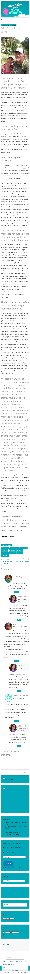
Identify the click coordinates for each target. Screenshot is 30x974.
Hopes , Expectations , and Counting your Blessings (7, 562)
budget (5, 547)
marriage (5, 553)
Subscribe (8, 863)
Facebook (6, 944)
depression (23, 547)
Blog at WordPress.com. (8, 961)
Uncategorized (7, 545)
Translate (16, 935)
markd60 (17, 624)
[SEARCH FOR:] (15, 905)
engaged (13, 550)
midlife (13, 553)
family (20, 550)
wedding (5, 555)
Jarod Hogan (18, 576)
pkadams (13, 25)
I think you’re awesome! (22, 560)
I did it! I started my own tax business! (14, 834)
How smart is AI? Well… (11, 830)
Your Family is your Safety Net (12, 832)
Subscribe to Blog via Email (12, 843)
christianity (13, 547)
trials (20, 553)
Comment (23, 772)
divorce (5, 550)
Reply (16, 592)
